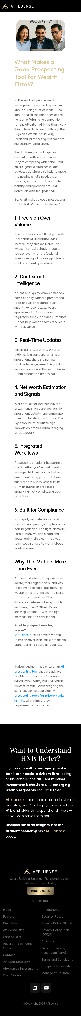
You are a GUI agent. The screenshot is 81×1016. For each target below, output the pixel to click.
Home (7, 910)
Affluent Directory (16, 962)
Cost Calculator (14, 975)
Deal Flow (10, 923)
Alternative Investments (20, 968)
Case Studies (12, 937)
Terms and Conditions (57, 959)
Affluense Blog (13, 930)
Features (9, 916)
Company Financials (55, 966)
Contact (9, 955)
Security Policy (52, 916)
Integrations (50, 910)
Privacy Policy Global (56, 923)
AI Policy (47, 941)
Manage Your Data (55, 973)
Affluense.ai (22, 635)
